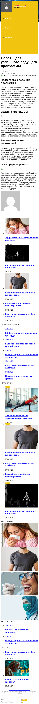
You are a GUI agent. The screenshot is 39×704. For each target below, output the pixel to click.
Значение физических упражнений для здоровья (18, 416)
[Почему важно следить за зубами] (19, 584)
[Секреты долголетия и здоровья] (21, 668)
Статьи (7, 28)
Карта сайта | (7, 692)
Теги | (25, 692)
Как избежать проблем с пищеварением (17, 304)
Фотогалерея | (17, 692)
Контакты (8, 37)
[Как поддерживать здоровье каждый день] (21, 281)
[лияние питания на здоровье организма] (21, 253)
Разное (19, 694)
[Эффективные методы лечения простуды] (21, 226)
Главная (8, 18)
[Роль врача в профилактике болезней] (19, 608)
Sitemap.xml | (32, 692)
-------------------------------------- (19, 690)
